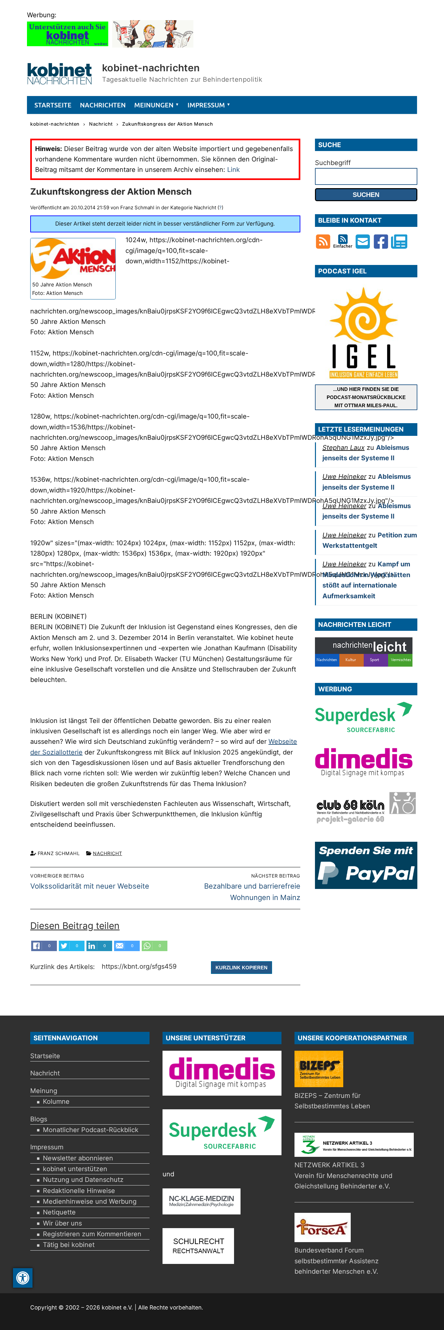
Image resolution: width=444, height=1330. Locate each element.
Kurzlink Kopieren (241, 967)
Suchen (366, 194)
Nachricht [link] (107, 853)
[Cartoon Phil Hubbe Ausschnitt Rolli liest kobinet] (152, 45)
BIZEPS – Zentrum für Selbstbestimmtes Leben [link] (332, 1101)
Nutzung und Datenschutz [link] (83, 1180)
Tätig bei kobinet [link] (69, 1245)
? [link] (220, 207)
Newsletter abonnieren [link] (78, 1158)
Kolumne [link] (56, 1101)
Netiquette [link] (59, 1212)
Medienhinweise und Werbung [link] (90, 1201)
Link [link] (233, 169)
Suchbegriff (333, 163)
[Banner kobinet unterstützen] (67, 45)
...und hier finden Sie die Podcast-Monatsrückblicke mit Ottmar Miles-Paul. (366, 397)
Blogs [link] (38, 1119)
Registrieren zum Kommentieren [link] (92, 1234)
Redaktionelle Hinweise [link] (79, 1191)
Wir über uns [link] (62, 1223)
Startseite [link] (45, 1056)
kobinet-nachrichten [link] (151, 68)
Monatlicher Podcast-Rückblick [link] (90, 1130)
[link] (23, 1278)
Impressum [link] (46, 1147)
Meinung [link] (43, 1091)
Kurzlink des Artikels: (63, 967)
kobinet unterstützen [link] (75, 1169)
